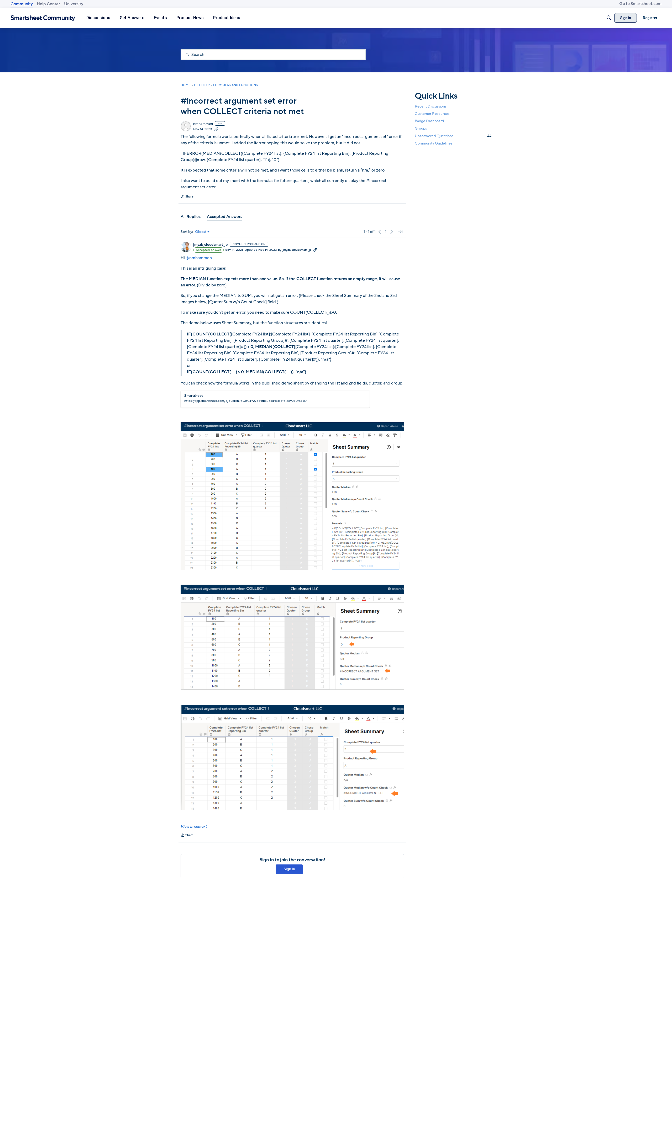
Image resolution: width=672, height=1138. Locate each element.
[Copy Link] (216, 129)
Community (21, 4)
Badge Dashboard (429, 121)
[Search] (609, 18)
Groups (421, 128)
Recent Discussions (431, 106)
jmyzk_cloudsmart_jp (210, 244)
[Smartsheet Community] (42, 18)
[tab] (190, 216)
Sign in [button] (289, 869)
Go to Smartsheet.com (640, 4)
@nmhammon (199, 258)
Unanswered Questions (453, 135)
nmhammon (203, 123)
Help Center (48, 4)
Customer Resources (432, 113)
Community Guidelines (433, 143)
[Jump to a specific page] (400, 232)
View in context (194, 826)
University (73, 4)
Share (187, 197)
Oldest (201, 231)
